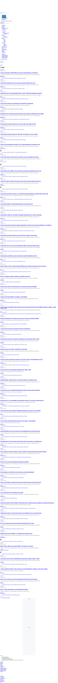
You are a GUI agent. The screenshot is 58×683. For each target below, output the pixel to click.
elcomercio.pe (2, 677)
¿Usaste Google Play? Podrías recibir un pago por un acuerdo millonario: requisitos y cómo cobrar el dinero (24, 568)
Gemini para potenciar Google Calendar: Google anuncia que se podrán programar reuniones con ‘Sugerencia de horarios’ (27, 502)
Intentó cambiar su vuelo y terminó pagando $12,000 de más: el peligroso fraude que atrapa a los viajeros (23, 266)
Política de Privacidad (3, 669)
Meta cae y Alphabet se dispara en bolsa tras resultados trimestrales (15, 276)
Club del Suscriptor (4, 47)
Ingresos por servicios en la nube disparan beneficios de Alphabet (14, 461)
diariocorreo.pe (2, 680)
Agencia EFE (2, 249)
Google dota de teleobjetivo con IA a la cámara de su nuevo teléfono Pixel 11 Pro (17, 82)
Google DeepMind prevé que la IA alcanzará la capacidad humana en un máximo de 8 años (20, 431)
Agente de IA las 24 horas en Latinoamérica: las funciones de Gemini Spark (16, 103)
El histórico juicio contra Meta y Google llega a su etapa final (13, 349)
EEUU (5, 43)
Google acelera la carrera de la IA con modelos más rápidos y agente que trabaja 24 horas (19, 245)
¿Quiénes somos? (2, 667)
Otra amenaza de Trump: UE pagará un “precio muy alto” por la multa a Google (18, 123)
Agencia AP (2, 527)
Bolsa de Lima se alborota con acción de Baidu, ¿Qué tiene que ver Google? (16, 546)
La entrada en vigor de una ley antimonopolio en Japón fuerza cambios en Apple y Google (19, 558)
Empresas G (4, 15)
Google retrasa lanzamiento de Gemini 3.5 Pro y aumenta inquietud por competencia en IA (20, 144)
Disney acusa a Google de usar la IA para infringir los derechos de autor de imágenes (18, 579)
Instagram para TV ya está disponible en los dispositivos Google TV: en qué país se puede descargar (22, 400)
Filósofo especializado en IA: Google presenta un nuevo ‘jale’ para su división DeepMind (19, 318)
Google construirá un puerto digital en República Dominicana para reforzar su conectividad (20, 410)
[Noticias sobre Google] (3, 59)
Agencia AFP (2, 280)
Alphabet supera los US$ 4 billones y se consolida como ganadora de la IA (16, 533)
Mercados (5, 29)
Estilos (5, 41)
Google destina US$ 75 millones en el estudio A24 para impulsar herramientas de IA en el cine (20, 170)
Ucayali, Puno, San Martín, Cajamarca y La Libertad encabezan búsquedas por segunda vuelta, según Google (24, 193)
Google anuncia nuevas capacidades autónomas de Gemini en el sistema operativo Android (20, 390)
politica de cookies (4, 57)
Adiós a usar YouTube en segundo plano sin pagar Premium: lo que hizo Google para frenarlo (20, 482)
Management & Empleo (5, 28)
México (5, 44)
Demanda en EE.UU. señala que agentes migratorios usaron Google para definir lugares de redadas (22, 113)
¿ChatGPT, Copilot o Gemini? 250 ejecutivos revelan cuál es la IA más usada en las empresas (20, 181)
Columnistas (2, 200)
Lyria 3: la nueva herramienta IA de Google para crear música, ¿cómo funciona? (18, 420)
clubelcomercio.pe (2, 678)
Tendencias (3, 38)
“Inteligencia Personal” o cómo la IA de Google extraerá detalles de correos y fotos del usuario (20, 513)
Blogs (3, 37)
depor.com (1, 679)
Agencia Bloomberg (3, 148)
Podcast (3, 50)
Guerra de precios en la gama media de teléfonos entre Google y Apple (15, 369)
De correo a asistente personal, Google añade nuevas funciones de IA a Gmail (17, 523)
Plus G (3, 34)
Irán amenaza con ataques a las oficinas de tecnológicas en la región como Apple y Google (19, 338)
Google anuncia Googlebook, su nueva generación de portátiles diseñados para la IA (18, 255)
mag (0, 682)
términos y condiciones (5, 55)
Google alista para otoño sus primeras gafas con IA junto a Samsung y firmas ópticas (18, 235)
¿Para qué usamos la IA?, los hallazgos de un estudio (11, 492)
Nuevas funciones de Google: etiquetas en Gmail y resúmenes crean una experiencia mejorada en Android (23, 451)
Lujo (4, 39)
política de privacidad (5, 56)
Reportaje (1, 147)
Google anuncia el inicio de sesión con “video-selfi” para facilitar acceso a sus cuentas (18, 134)
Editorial (5, 36)
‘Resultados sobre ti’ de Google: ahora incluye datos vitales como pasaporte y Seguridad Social (20, 441)
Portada (3, 26)
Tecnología (3, 46)
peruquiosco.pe (2, 681)
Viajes (4, 40)
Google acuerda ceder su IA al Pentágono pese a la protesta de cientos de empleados (18, 286)
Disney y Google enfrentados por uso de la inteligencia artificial (14, 589)
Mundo (3, 42)
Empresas (3, 16)
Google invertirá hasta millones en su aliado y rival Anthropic (13, 296)
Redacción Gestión (2, 76)
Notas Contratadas (4, 49)
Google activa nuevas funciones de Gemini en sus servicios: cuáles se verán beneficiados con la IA (21, 359)
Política (5, 31)
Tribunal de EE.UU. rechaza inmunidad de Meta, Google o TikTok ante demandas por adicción (21, 93)
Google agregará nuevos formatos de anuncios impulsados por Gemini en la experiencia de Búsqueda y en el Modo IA (25, 225)
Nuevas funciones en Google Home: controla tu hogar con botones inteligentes (17, 472)
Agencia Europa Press (3, 229)
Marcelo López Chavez (3, 312)
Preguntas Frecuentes (3, 670)
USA (1, 262)
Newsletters (3, 18)
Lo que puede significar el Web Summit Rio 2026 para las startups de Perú (16, 203)
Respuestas (1, 221)
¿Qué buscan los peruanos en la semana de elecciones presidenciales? (15, 328)
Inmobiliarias (5, 33)
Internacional (5, 45)
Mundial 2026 (4, 19)
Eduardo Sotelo (2, 185)
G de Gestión (4, 17)
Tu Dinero (3, 32)
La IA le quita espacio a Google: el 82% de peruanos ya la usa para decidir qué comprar (19, 157)
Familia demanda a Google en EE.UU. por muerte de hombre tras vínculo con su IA (18, 379)
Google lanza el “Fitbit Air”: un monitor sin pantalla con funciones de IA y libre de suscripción (21, 214)
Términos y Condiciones (3, 668)
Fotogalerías (3, 52)
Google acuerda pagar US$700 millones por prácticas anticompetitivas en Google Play (19, 72)
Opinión (3, 35)
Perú (2, 30)
